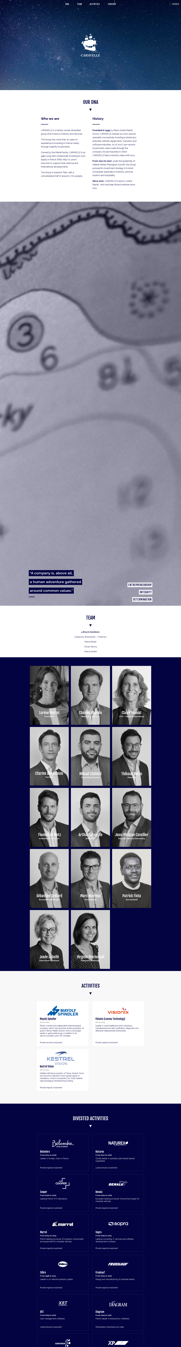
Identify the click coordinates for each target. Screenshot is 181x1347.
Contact (112, 4)
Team (79, 4)
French (175, 4)
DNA (67, 4)
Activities (95, 4)
